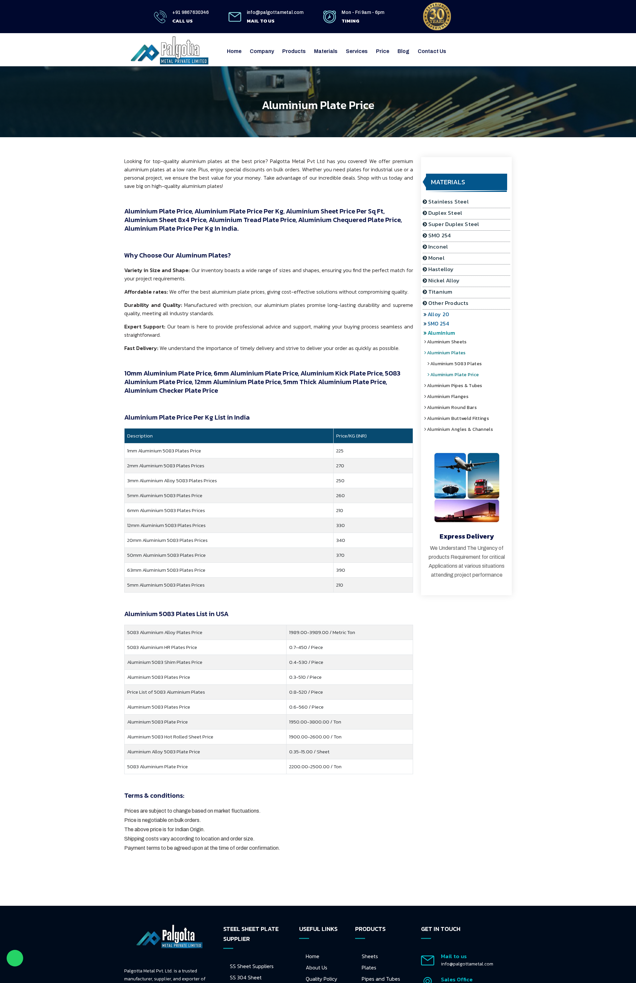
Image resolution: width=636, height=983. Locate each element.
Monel (436, 258)
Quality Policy (321, 979)
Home (234, 51)
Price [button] (382, 51)
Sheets (370, 956)
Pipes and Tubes (381, 979)
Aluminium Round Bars (455, 407)
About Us (316, 967)
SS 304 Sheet (246, 977)
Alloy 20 (442, 314)
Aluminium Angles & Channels (463, 429)
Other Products (448, 303)
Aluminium (444, 333)
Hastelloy (441, 269)
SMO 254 (439, 235)
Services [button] (357, 51)
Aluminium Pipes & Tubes (458, 385)
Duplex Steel (445, 212)
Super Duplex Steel (453, 224)
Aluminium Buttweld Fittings (461, 418)
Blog (403, 51)
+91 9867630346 (190, 12)
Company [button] (262, 51)
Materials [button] (326, 51)
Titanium (440, 291)
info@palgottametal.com (275, 12)
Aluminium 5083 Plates (460, 363)
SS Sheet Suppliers (252, 966)
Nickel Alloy (443, 280)
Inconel (438, 246)
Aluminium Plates (450, 352)
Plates (369, 967)
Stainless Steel (448, 201)
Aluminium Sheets (450, 341)
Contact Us (432, 51)
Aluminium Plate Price (458, 374)
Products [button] (294, 51)
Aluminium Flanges (451, 396)
